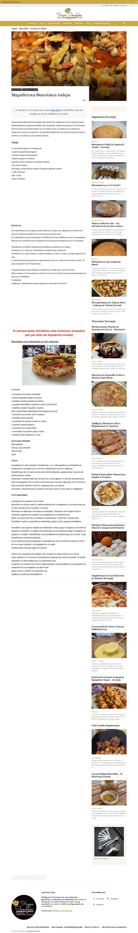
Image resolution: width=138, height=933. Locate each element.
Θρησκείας (95, 142)
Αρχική (14, 29)
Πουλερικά (95, 712)
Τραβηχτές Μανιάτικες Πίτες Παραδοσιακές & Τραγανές (106, 424)
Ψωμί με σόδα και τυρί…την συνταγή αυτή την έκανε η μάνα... (108, 224)
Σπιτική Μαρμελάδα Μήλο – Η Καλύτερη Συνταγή (107, 775)
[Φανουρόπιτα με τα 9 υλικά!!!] (109, 170)
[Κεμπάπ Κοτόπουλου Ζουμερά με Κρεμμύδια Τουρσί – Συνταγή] (109, 696)
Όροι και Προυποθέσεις (38, 927)
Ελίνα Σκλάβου (96, 611)
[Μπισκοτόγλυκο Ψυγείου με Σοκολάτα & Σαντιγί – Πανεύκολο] (109, 345)
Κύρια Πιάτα (24, 29)
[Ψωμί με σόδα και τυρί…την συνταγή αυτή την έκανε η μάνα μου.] (109, 209)
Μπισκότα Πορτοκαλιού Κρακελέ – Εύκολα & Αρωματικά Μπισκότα (109, 526)
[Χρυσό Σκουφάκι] (69, 14)
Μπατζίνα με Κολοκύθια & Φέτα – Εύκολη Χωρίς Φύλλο (109, 376)
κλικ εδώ (55, 110)
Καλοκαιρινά (95, 509)
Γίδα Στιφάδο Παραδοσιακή (105, 725)
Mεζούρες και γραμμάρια (114, 927)
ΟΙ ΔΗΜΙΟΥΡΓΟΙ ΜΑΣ (101, 23)
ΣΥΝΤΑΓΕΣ (33, 23)
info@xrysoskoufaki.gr (62, 911)
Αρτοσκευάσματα (97, 458)
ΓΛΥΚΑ (42, 23)
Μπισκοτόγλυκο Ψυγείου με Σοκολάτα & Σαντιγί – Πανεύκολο (108, 328)
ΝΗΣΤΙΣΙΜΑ (67, 23)
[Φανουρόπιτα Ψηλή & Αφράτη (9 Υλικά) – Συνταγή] (109, 130)
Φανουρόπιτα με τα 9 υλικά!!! (106, 185)
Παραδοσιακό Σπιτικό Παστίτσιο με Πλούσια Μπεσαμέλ (108, 577)
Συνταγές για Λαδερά (30, 89)
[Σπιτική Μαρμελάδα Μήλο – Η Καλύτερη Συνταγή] (109, 792)
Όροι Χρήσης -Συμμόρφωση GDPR (67, 927)
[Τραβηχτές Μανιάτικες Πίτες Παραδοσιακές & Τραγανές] (109, 442)
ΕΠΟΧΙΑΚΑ (79, 23)
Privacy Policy (92, 927)
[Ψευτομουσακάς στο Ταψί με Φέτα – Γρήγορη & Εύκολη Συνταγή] (109, 288)
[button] (124, 23)
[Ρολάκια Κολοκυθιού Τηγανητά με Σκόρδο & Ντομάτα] (109, 493)
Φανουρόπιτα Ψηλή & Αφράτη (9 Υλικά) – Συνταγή (108, 145)
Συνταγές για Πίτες (97, 410)
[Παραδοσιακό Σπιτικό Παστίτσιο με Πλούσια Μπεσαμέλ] (109, 595)
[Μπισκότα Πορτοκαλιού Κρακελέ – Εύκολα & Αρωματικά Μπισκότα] (109, 544)
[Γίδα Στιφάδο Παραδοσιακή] (109, 742)
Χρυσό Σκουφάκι (19, 931)
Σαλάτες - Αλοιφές (98, 661)
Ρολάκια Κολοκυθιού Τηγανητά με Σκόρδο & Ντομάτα (108, 475)
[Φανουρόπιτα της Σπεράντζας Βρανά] (109, 247)
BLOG (88, 23)
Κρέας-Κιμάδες (97, 300)
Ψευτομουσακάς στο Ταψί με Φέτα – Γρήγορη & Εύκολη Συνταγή (108, 304)
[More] (53, 589)
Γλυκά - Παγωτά (97, 361)
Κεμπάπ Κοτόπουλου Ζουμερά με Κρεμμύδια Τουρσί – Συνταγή (108, 678)
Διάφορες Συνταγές (98, 182)
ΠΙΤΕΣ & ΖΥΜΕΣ (54, 23)
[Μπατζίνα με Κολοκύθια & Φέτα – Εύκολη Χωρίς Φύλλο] (109, 394)
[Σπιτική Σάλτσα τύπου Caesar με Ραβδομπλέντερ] (109, 645)
